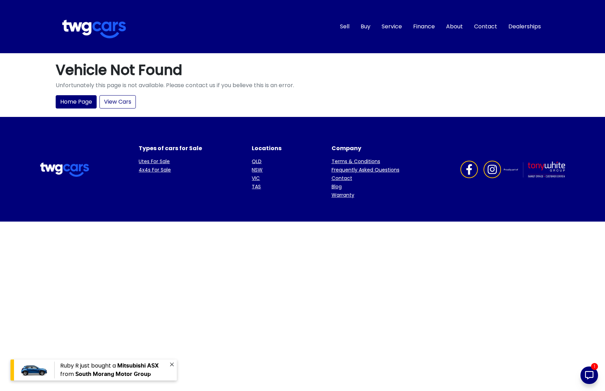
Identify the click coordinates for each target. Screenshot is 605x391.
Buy (365, 26)
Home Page (76, 102)
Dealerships (524, 26)
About (454, 26)
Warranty (343, 194)
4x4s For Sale (155, 169)
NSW (257, 169)
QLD (257, 161)
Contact (485, 26)
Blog (337, 186)
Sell (344, 26)
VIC (256, 178)
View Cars (117, 102)
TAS (256, 186)
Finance (424, 26)
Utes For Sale (154, 161)
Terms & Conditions (356, 161)
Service (392, 26)
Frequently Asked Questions (365, 169)
